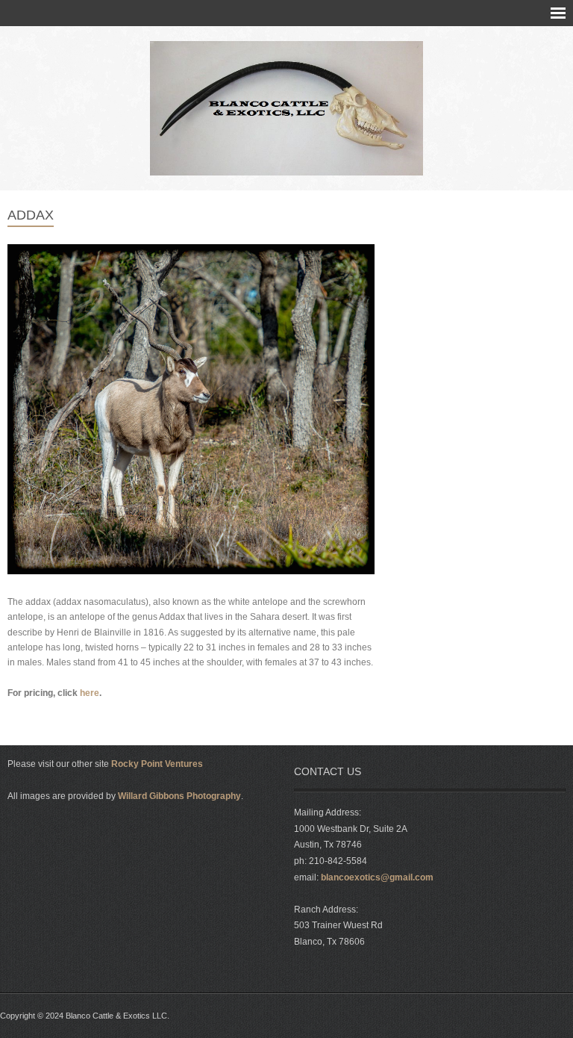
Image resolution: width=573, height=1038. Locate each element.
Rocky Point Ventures (157, 764)
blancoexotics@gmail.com (377, 877)
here (89, 693)
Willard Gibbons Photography (179, 796)
